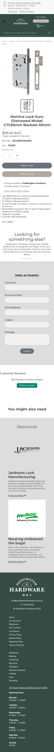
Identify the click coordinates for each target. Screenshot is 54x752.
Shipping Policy (16, 641)
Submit (27, 351)
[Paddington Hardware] (21, 21)
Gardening (13, 659)
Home (4, 41)
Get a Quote (12, 11)
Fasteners (13, 666)
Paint (11, 677)
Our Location (15, 627)
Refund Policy (15, 638)
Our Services (15, 621)
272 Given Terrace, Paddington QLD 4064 (28, 688)
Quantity (7, 150)
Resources (13, 624)
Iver (4, 128)
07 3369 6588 (42, 21)
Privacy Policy (15, 634)
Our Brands (14, 631)
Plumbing (13, 680)
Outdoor (12, 673)
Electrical (13, 663)
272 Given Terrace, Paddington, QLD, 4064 (24, 3)
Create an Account (26, 11)
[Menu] (6, 21)
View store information (16, 191)
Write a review (27, 385)
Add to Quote (27, 174)
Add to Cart (27, 165)
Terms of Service (16, 645)
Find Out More (16, 495)
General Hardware (17, 670)
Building (12, 656)
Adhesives (13, 653)
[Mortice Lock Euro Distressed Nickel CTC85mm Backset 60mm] (27, 72)
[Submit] (49, 33)
